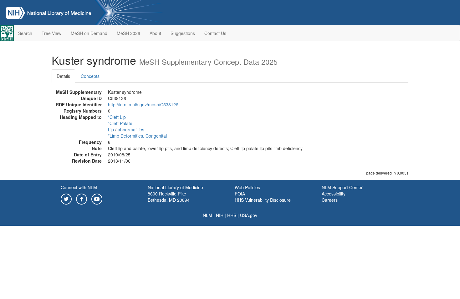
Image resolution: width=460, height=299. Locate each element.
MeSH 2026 (128, 33)
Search (25, 33)
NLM (207, 215)
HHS (231, 215)
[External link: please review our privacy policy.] (66, 198)
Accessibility (333, 193)
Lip (111, 129)
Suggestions (183, 33)
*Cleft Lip (117, 117)
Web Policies (247, 187)
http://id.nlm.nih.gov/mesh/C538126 (143, 104)
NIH (219, 215)
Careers (330, 200)
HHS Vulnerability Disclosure (263, 200)
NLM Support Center (342, 187)
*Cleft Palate (120, 123)
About (155, 33)
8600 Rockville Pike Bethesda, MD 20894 (169, 196)
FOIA (240, 193)
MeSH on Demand (89, 33)
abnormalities (131, 129)
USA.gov (248, 215)
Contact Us (215, 33)
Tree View (51, 33)
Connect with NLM (79, 187)
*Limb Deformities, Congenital (137, 136)
